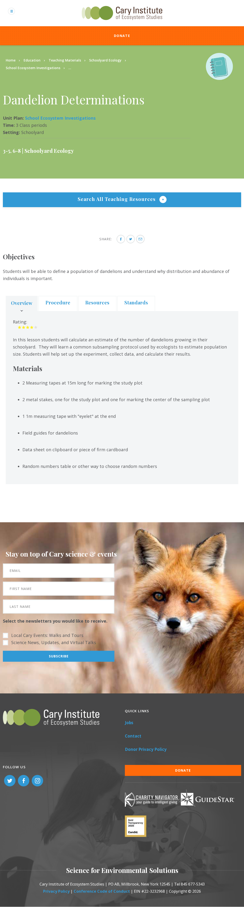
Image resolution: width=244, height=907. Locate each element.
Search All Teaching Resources (117, 199)
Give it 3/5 (28, 327)
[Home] (122, 23)
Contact (133, 736)
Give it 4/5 (32, 327)
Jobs (129, 722)
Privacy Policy (56, 891)
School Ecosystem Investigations (33, 68)
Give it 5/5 (36, 327)
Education (32, 60)
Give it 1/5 (20, 327)
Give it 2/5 (24, 327)
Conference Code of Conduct (102, 891)
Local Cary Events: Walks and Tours (47, 635)
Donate (122, 35)
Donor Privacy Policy (146, 749)
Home (10, 60)
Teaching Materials (65, 60)
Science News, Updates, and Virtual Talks (53, 642)
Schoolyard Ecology (105, 60)
